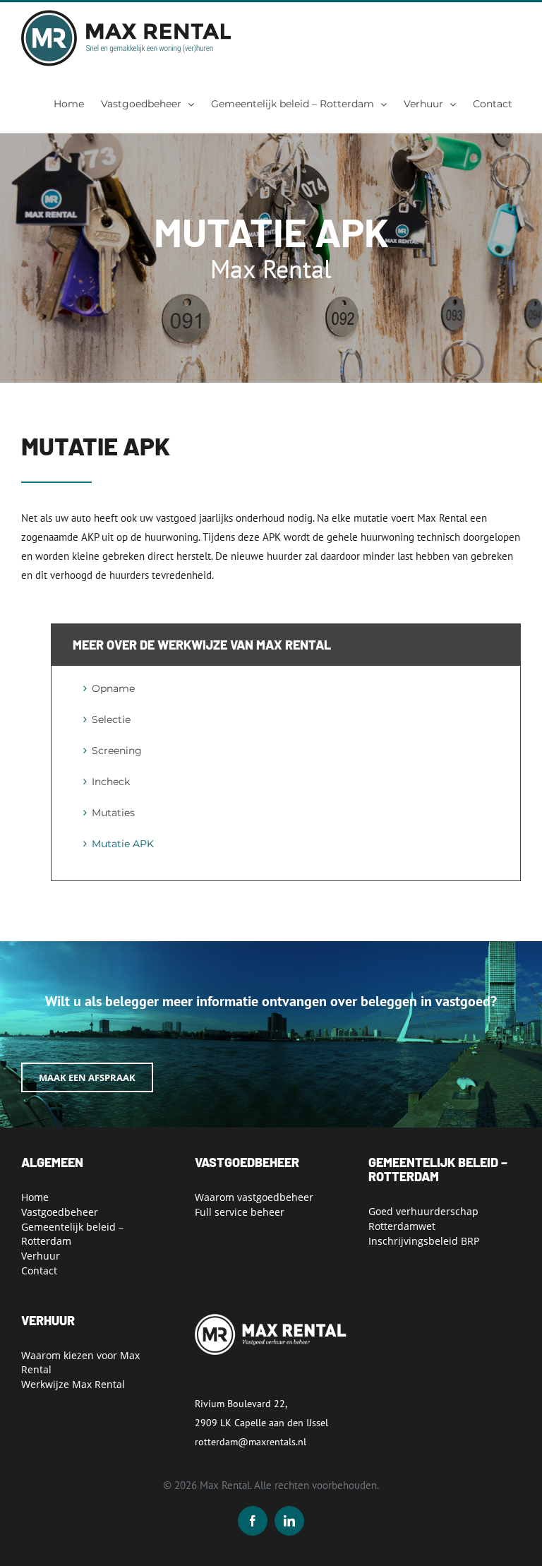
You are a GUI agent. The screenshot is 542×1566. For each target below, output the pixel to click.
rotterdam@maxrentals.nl (250, 1441)
